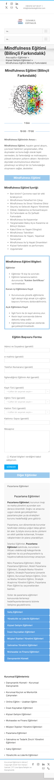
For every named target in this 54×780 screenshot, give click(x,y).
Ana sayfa (11, 57)
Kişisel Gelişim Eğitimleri (18, 60)
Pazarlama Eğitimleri (18, 502)
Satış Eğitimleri (13, 749)
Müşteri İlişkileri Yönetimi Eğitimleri (24, 726)
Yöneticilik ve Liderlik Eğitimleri (22, 755)
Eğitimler (22, 57)
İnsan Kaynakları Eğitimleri (19, 708)
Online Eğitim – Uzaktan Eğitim (21, 701)
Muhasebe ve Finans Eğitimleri (21, 720)
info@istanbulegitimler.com (34, 8)
